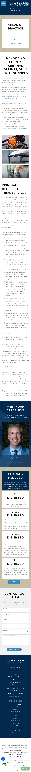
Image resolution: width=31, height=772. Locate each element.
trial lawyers (13, 374)
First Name (6, 609)
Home (15, 716)
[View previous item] (7, 462)
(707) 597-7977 (15, 10)
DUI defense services (8, 339)
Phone (5, 619)
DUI (16, 200)
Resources (15, 723)
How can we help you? (9, 635)
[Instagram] (20, 701)
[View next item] (23, 462)
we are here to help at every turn (17, 128)
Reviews (15, 728)
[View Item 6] (21, 462)
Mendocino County (15, 707)
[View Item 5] (19, 462)
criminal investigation (8, 96)
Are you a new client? (9, 630)
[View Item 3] (15, 462)
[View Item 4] (17, 462)
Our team (26, 206)
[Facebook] (15, 701)
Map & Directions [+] (15, 685)
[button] (3, 759)
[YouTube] (10, 701)
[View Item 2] (13, 462)
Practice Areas (15, 720)
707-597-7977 (15, 668)
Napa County (16, 709)
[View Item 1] (10, 462)
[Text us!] (25, 769)
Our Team (15, 718)
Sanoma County (15, 711)
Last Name (6, 614)
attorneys (20, 87)
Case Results (15, 725)
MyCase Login (15, 730)
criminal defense (7, 200)
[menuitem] (15, 716)
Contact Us (15, 733)
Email (4, 625)
